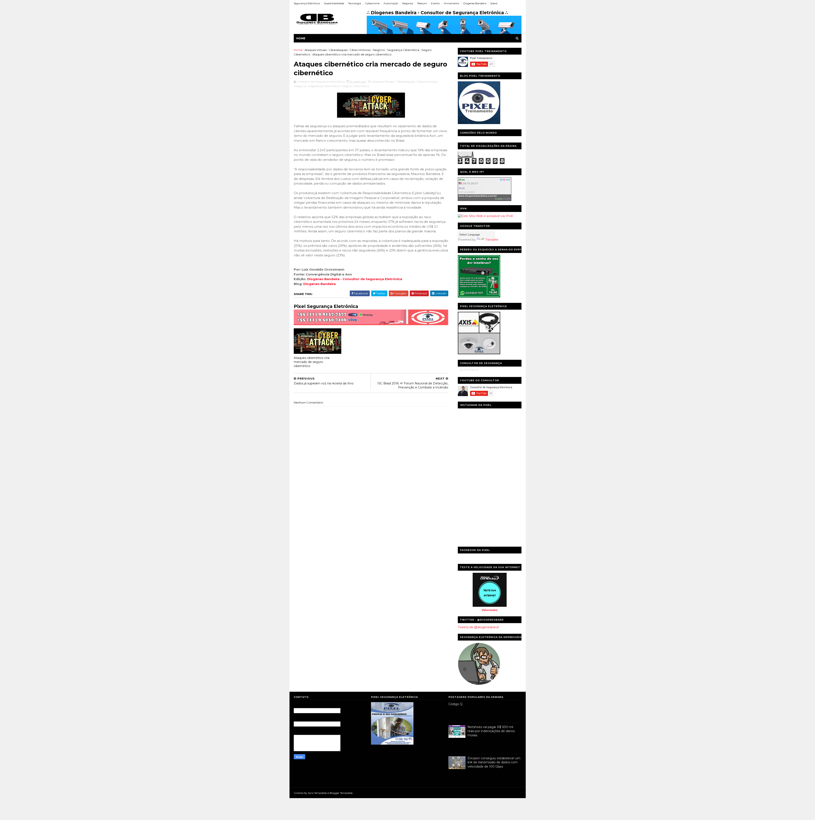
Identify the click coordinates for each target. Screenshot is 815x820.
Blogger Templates (341, 793)
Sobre (493, 3)
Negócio (379, 50)
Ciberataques (338, 50)
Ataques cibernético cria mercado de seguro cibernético (311, 362)
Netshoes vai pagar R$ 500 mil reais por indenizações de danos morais (491, 731)
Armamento (451, 3)
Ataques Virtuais (316, 50)
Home (300, 38)
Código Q (455, 704)
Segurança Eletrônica (307, 3)
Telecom (422, 3)
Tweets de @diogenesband (478, 627)
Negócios (407, 3)
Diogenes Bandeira (474, 3)
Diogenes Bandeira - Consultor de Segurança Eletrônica (354, 279)
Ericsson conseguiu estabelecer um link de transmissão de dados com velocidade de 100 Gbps (494, 762)
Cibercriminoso (360, 50)
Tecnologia (354, 3)
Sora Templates (317, 793)
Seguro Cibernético (355, 86)
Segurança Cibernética (403, 50)
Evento (435, 3)
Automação (391, 3)
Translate (491, 239)
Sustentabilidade (334, 3)
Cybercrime (372, 3)
